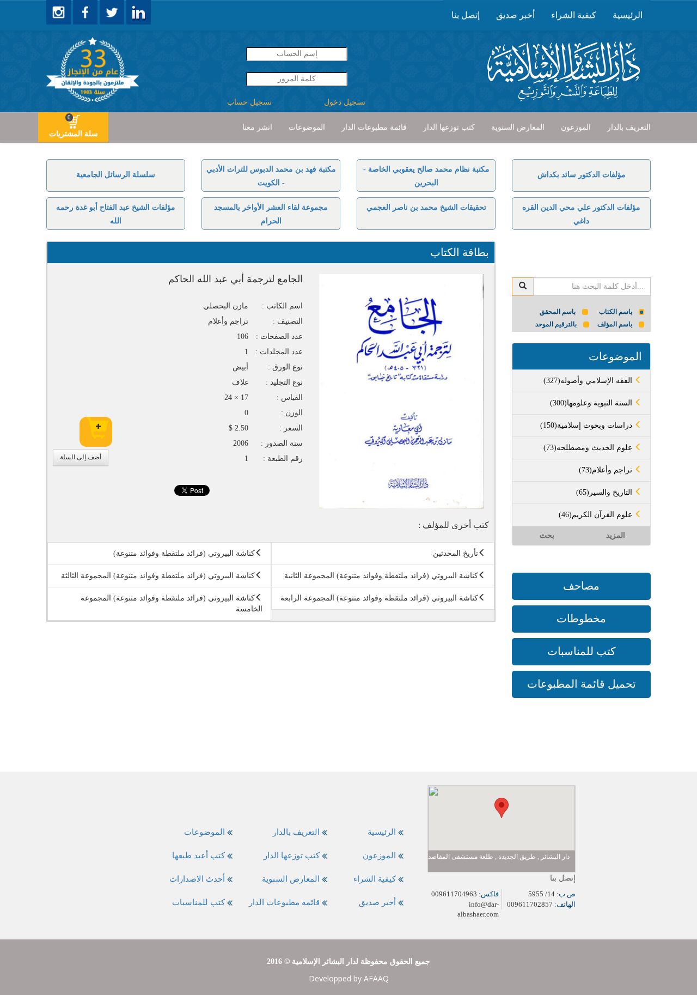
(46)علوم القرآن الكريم (596, 515)
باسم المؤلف (614, 324)
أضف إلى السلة (80, 457)
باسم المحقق (558, 312)
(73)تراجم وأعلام (606, 470)
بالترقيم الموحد (556, 324)
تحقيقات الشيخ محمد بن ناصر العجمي (426, 207)
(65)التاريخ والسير (605, 492)
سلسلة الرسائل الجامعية (115, 175)
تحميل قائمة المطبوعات (581, 684)
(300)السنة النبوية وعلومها (592, 403)
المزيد (615, 535)
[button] (501, 808)
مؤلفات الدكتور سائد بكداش (581, 175)
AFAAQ (376, 978)
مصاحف (581, 586)
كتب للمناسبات (581, 651)
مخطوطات (581, 618)
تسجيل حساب (249, 102)
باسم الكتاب (615, 312)
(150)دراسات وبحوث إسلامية (587, 425)
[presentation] (627, 15)
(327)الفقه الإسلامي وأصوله (588, 381)
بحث (547, 535)
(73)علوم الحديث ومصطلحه (588, 448)
